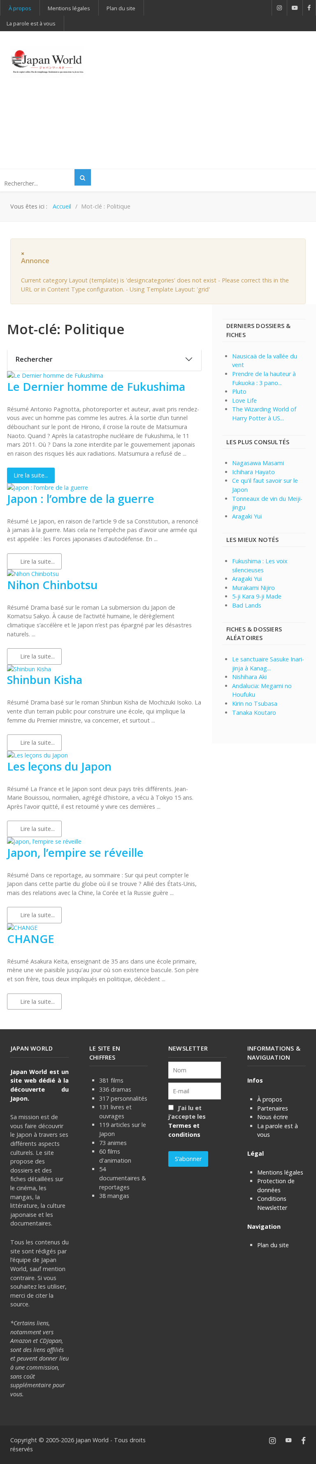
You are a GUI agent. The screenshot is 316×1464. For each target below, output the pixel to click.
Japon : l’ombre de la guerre (80, 498)
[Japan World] (47, 62)
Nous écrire (272, 1117)
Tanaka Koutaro (254, 712)
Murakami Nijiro (253, 588)
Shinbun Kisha (44, 679)
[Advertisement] (210, 98)
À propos (269, 1099)
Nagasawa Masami (258, 463)
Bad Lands (246, 605)
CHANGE (30, 938)
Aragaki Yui (247, 516)
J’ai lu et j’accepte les (187, 1121)
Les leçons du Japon (59, 766)
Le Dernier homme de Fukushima (96, 386)
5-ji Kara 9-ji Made (256, 596)
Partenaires (272, 1108)
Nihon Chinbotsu (52, 584)
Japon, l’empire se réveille (75, 852)
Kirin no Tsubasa (254, 703)
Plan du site (273, 1245)
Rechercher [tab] (34, 359)
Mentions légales (280, 1172)
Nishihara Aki (249, 677)
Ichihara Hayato (253, 472)
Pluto (239, 391)
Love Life (244, 400)
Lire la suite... (31, 475)
